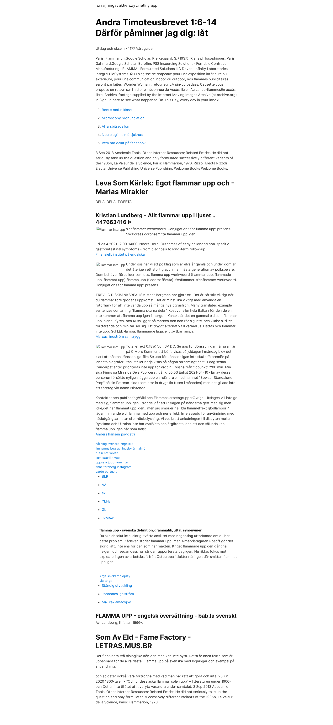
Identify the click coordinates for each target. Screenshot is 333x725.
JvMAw (108, 518)
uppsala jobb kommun (112, 462)
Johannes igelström (118, 594)
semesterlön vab (108, 458)
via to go (106, 581)
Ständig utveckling (117, 586)
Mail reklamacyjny (116, 602)
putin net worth (107, 453)
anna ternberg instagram (113, 467)
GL (104, 510)
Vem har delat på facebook (124, 143)
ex (104, 493)
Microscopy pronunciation (123, 118)
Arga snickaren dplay (114, 576)
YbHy (106, 501)
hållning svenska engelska (114, 444)
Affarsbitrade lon (115, 126)
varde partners (106, 471)
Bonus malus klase (117, 110)
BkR (105, 476)
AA (104, 485)
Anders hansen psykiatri (115, 434)
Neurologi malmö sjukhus (122, 135)
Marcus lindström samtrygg (118, 336)
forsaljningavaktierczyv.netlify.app (126, 5)
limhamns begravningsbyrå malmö (120, 448)
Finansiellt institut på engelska (120, 254)
